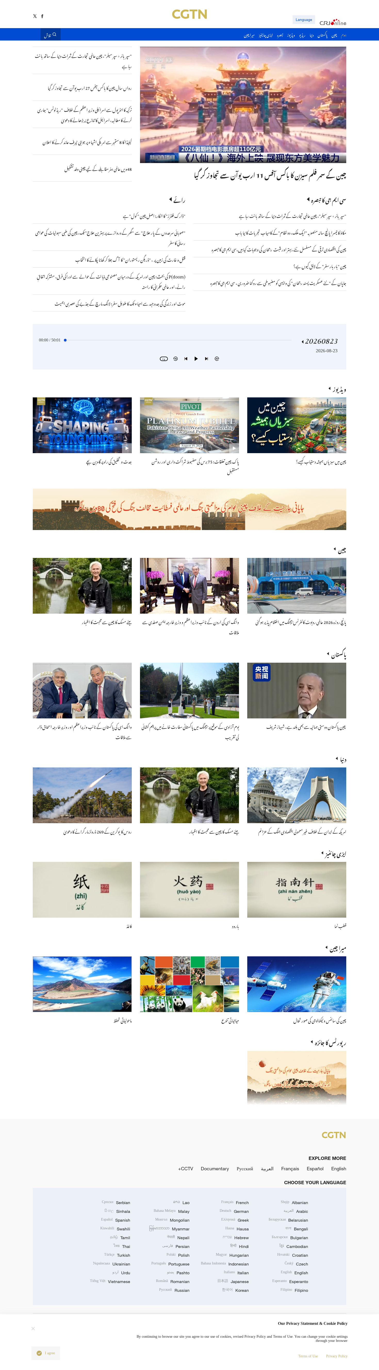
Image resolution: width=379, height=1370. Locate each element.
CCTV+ (185, 1168)
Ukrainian (111, 1264)
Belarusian (288, 1220)
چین (342, 548)
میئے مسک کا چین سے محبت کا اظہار (106, 621)
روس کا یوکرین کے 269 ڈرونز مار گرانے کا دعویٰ (97, 831)
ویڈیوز (339, 388)
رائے (179, 199)
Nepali (178, 1237)
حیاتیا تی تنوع (230, 1020)
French (235, 1202)
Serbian (116, 1202)
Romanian (173, 1281)
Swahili (115, 1228)
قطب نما (340, 925)
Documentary (215, 1168)
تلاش (47, 34)
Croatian (292, 1255)
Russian (174, 1290)
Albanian (294, 1202)
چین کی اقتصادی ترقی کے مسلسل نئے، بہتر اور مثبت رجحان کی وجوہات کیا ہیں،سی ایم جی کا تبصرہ (279, 249)
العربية (267, 1168)
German (234, 1211)
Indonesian (225, 1264)
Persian (176, 1246)
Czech (296, 1264)
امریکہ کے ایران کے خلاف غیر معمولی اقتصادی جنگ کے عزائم (302, 831)
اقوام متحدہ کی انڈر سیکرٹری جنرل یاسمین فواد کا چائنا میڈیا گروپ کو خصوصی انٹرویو (251, 174)
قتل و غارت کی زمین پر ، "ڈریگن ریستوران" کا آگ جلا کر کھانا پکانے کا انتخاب (130, 259)
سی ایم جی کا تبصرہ (328, 199)
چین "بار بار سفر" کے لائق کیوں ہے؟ (319, 265)
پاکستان (338, 653)
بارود (235, 925)
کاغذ (129, 925)
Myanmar (169, 1228)
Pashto (178, 1272)
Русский (245, 1168)
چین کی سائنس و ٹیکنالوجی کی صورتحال (319, 1020)
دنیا (343, 758)
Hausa (237, 1228)
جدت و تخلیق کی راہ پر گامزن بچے (109, 461)
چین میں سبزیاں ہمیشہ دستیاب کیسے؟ (321, 461)
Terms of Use (308, 1356)
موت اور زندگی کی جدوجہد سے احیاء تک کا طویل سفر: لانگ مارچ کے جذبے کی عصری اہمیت (120, 303)
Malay (172, 1211)
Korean (235, 1290)
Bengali (296, 1228)
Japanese (233, 1281)
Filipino (294, 1290)
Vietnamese (110, 1281)
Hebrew (236, 1237)
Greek (235, 1220)
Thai (121, 1246)
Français (290, 1168)
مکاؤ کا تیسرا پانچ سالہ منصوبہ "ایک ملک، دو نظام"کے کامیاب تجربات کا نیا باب (290, 232)
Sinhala (117, 1211)
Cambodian (293, 1246)
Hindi (239, 1246)
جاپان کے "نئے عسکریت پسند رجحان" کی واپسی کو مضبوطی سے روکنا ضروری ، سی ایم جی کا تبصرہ (278, 282)
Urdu (121, 1272)
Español (315, 1168)
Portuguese (170, 1264)
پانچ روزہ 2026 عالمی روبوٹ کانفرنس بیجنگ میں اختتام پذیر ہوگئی (301, 621)
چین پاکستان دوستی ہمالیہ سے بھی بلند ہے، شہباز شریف (306, 726)
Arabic (296, 1211)
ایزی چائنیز (336, 852)
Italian (236, 1272)
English (338, 1168)
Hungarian (232, 1255)
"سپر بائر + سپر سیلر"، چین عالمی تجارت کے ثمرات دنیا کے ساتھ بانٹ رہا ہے (292, 215)
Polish (178, 1255)
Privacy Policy (337, 1356)
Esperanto (290, 1281)
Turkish (117, 1255)
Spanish (115, 1220)
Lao (181, 1202)
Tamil (120, 1237)
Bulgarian (290, 1237)
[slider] (65, 340)
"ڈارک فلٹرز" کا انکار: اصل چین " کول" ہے (154, 215)
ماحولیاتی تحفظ (122, 1020)
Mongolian (172, 1220)
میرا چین (338, 947)
